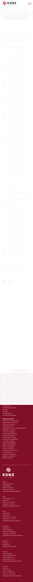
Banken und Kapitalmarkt (10, 443)
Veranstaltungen (7, 413)
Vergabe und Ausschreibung (10, 439)
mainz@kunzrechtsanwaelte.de (11, 520)
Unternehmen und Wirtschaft (10, 420)
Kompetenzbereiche (8, 419)
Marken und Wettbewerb (9, 454)
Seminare (5, 409)
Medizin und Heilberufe (9, 445)
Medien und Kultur (8, 458)
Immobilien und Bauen (9, 441)
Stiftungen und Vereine (9, 430)
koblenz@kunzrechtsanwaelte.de (12, 491)
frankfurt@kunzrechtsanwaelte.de (12, 561)
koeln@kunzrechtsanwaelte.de (11, 506)
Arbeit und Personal (8, 426)
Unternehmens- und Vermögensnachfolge (14, 428)
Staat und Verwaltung (9, 435)
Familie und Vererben (8, 448)
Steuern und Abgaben (8, 446)
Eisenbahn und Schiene (9, 456)
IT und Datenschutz (8, 452)
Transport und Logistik (9, 432)
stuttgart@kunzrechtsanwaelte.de (12, 576)
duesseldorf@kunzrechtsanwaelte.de (13, 535)
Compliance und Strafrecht (10, 450)
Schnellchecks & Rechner (9, 407)
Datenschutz (6, 544)
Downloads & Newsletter (9, 415)
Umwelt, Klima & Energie (9, 437)
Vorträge (5, 411)
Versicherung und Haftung (10, 433)
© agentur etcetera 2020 (9, 546)
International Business (9, 424)
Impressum (6, 542)
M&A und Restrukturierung (10, 422)
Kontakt (5, 541)
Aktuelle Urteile (7, 406)
